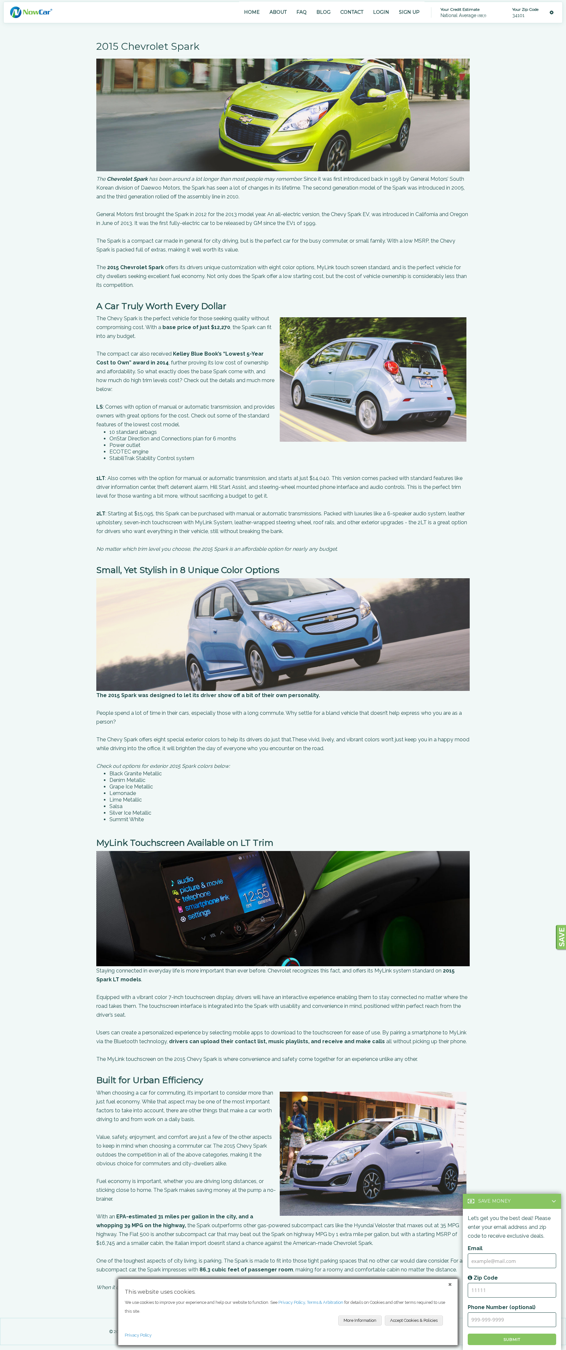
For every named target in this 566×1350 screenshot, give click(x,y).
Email (475, 1248)
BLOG (323, 12)
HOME (252, 12)
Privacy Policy (138, 1335)
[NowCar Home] (31, 12)
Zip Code (485, 1278)
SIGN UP (409, 12)
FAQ (301, 12)
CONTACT (351, 12)
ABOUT (278, 12)
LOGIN (381, 12)
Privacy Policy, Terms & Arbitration (310, 1302)
